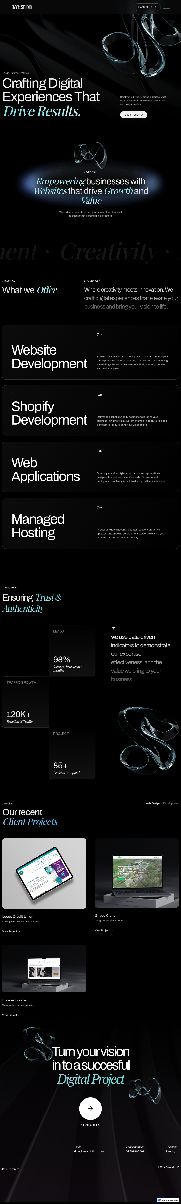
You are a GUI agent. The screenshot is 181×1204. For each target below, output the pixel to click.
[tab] (153, 803)
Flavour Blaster (14, 1000)
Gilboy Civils (105, 915)
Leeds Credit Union (17, 916)
